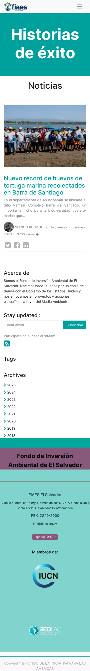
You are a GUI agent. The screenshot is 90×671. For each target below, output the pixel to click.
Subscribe (74, 325)
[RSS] (7, 343)
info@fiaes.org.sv (45, 524)
